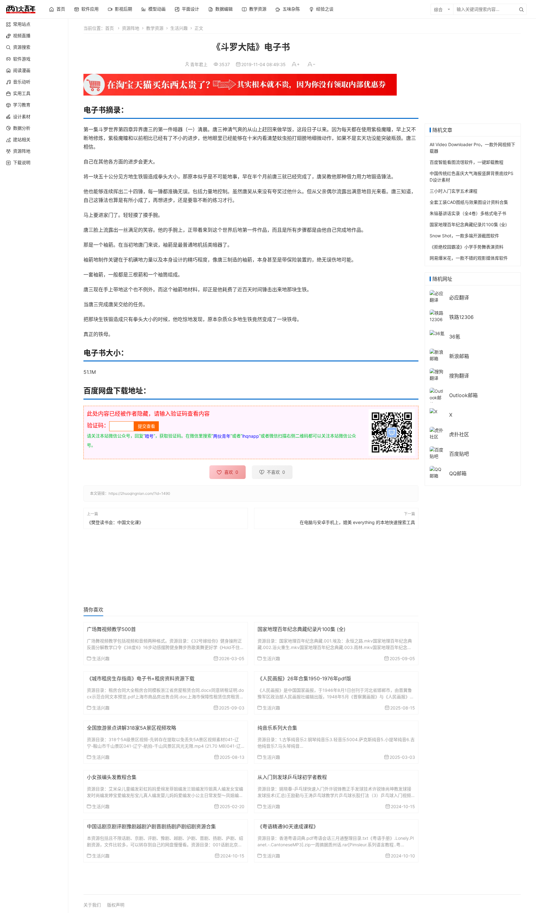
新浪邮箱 (459, 356)
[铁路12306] (437, 315)
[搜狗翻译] (437, 374)
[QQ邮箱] (437, 472)
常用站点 (21, 24)
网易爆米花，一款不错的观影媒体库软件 (469, 258)
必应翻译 (459, 297)
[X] (433, 411)
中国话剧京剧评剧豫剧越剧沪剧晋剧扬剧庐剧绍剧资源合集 (151, 826)
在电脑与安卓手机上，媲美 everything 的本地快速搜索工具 (357, 522)
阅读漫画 (21, 70)
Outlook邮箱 (463, 395)
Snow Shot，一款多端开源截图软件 (464, 235)
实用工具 (21, 93)
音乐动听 (21, 81)
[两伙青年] (20, 8)
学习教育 (21, 104)
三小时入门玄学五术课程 (453, 191)
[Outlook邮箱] (437, 397)
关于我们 (92, 904)
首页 (109, 28)
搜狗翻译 (459, 376)
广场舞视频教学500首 (111, 629)
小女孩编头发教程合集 (111, 777)
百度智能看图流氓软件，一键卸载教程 (466, 162)
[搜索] (521, 9)
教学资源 (154, 28)
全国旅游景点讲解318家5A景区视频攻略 (131, 728)
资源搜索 (21, 47)
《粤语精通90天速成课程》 (287, 826)
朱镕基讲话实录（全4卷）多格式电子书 (468, 213)
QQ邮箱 (458, 473)
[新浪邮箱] (437, 354)
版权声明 (115, 904)
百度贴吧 (459, 454)
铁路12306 (461, 317)
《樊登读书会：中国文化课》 (115, 522)
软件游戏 (21, 58)
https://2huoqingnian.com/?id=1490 (139, 493)
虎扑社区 (459, 434)
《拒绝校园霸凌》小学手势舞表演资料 (466, 246)
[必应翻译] (437, 296)
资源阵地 (21, 151)
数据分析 (21, 128)
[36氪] (437, 332)
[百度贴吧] (437, 452)
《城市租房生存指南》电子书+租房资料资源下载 (140, 678)
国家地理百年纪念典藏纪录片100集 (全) (301, 629)
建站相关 (21, 139)
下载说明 (21, 162)
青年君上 (199, 64)
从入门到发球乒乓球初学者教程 (292, 777)
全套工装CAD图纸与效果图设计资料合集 (469, 202)
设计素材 (21, 116)
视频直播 (21, 35)
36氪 (454, 336)
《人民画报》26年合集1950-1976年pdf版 (304, 678)
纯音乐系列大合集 (277, 728)
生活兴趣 (179, 28)
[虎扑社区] (437, 433)
